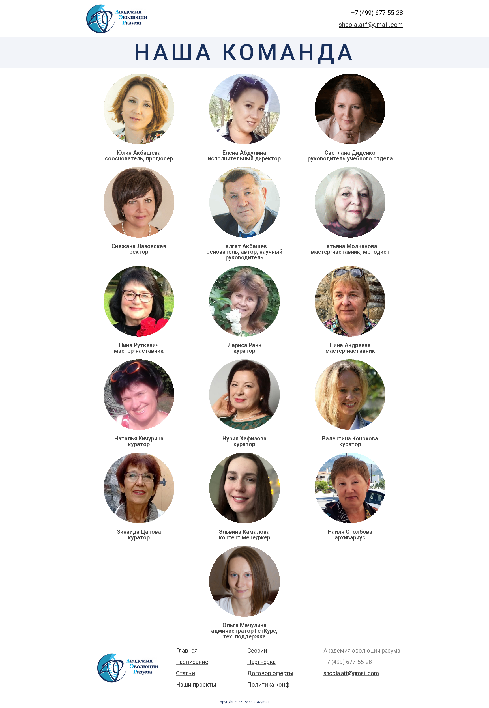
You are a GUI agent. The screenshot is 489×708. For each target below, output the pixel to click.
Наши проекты (196, 684)
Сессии (257, 650)
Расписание (192, 661)
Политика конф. (269, 684)
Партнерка (261, 661)
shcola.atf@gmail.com (371, 24)
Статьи (185, 673)
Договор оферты (270, 673)
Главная (187, 650)
